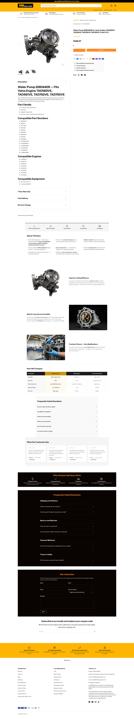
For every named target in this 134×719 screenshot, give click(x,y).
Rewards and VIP (58, 682)
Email (69, 583)
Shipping (20, 679)
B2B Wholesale (108, 10)
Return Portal (57, 674)
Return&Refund (22, 682)
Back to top (67, 660)
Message (42, 596)
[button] (76, 36)
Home (19, 17)
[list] (42, 44)
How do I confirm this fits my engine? (67, 407)
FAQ (115, 10)
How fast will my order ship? (67, 426)
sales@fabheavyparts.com (99, 679)
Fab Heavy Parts (77, 24)
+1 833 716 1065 (96, 671)
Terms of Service (22, 693)
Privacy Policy (21, 691)
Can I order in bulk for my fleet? (67, 431)
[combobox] (71, 5)
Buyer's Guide (45, 10)
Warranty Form (58, 677)
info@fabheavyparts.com (99, 677)
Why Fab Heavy (36, 10)
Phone (41, 589)
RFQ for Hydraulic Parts (60, 691)
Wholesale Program (59, 685)
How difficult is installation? (67, 412)
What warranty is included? (67, 416)
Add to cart (101, 50)
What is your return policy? (67, 421)
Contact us (60, 10)
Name (41, 583)
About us (20, 674)
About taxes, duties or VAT (24, 696)
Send (43, 611)
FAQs (65, 10)
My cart (71, 10)
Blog (19, 677)
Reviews (53, 10)
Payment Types (22, 685)
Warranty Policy (22, 688)
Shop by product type (23, 10)
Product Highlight (58, 693)
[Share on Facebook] (81, 74)
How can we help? (72, 589)
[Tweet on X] (78, 74)
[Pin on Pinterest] (84, 74)
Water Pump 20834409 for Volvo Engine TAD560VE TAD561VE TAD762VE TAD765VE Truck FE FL (29, 17)
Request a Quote (98, 10)
